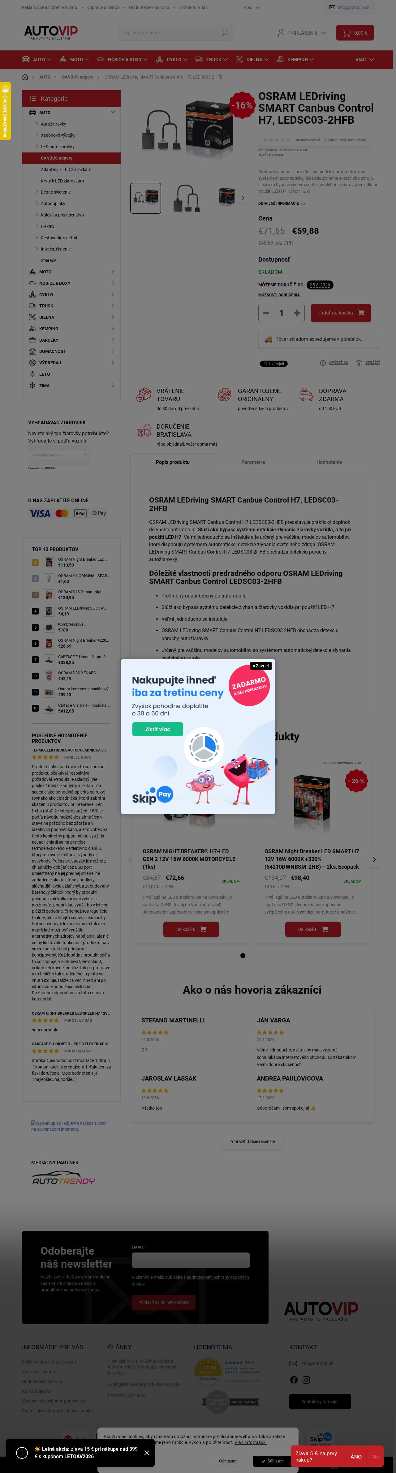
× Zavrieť (261, 665)
